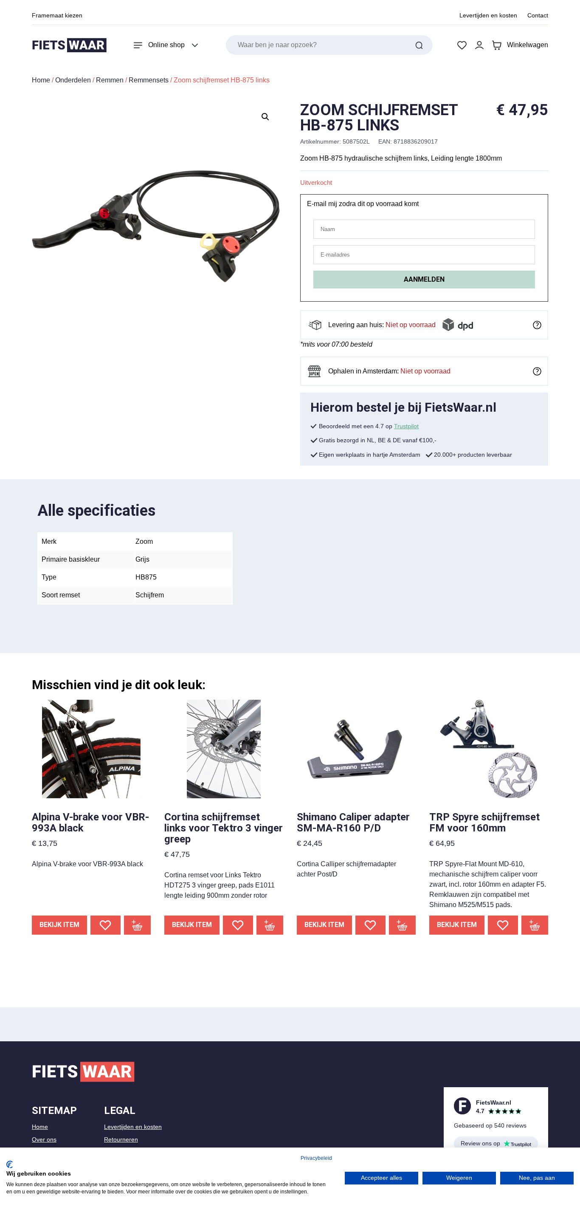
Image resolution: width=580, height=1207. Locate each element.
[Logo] (69, 45)
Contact (537, 15)
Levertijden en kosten (488, 15)
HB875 (146, 577)
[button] (265, 116)
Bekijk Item (59, 925)
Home (41, 80)
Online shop (166, 44)
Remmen (110, 80)
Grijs (142, 559)
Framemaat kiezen (57, 15)
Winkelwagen (527, 44)
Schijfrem (149, 595)
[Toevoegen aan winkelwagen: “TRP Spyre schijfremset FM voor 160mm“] (535, 925)
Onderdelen (73, 80)
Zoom (144, 541)
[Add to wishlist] (105, 925)
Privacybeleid (316, 1158)
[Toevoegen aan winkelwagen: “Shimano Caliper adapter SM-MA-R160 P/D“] (402, 925)
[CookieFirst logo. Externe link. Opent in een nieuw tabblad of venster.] (9, 1164)
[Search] (419, 45)
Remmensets (149, 80)
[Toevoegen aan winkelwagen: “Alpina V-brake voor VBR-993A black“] (137, 925)
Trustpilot (406, 426)
